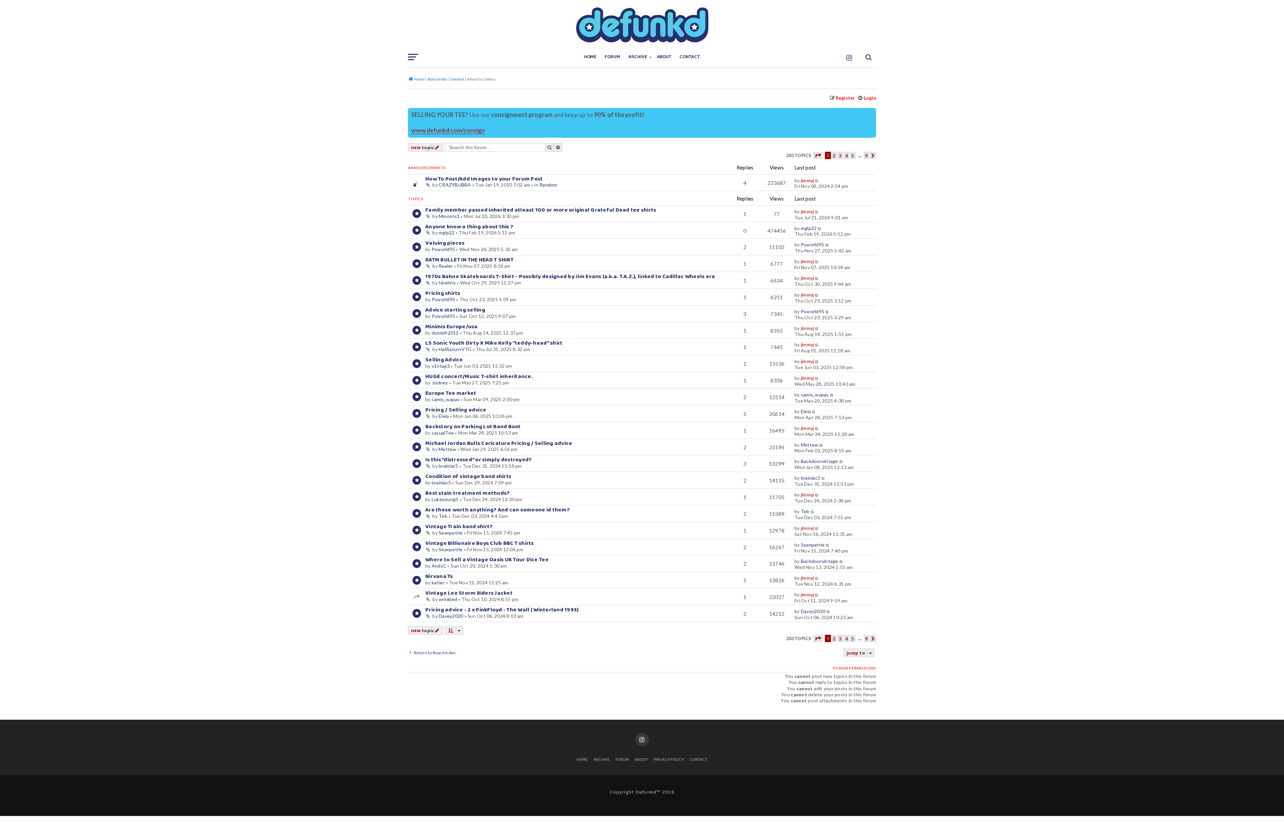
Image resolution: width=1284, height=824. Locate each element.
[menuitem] (867, 97)
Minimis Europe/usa (451, 326)
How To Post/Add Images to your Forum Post (484, 179)
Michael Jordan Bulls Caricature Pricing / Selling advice (498, 443)
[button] (818, 155)
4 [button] (846, 155)
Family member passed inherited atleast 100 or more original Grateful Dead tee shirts (540, 210)
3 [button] (840, 155)
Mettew (447, 449)
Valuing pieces (445, 243)
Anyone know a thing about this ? (469, 226)
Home (590, 57)
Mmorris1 (449, 216)
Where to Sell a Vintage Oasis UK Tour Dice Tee (487, 559)
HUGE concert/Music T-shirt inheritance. (479, 376)
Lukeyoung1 (445, 499)
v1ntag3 (441, 366)
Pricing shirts (442, 293)
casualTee (443, 433)
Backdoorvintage (819, 461)
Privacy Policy (669, 760)
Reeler (446, 266)
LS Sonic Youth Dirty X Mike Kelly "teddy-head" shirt (493, 343)
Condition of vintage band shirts (468, 476)
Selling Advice (444, 359)
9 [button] (866, 155)
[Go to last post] (817, 181)
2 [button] (834, 155)
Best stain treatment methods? (467, 493)
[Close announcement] (872, 112)
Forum (612, 57)
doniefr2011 (445, 333)
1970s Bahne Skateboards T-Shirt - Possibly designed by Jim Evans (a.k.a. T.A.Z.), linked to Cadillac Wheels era (570, 276)
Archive (637, 57)
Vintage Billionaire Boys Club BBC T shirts (479, 543)
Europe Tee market (450, 393)
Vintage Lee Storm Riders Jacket (469, 593)
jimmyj (807, 180)
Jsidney (440, 382)
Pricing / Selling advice (455, 410)
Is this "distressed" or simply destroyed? (478, 459)
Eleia (444, 416)
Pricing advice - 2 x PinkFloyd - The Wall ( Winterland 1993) (501, 609)
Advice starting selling (455, 310)
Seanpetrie (451, 533)
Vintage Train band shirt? (459, 526)
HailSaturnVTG (455, 349)
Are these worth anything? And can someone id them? (497, 509)
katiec (438, 582)
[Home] (642, 25)
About (664, 57)
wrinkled (448, 599)
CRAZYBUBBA (455, 185)
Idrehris (447, 282)
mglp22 (447, 232)
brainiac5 (448, 466)
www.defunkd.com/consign (448, 130)
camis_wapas (446, 399)
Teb (443, 516)
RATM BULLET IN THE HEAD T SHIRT (469, 259)
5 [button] (852, 155)
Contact (689, 57)
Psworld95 (443, 249)
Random (548, 185)
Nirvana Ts (439, 576)
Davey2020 (451, 616)
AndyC (439, 566)
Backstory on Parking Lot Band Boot (473, 426)
